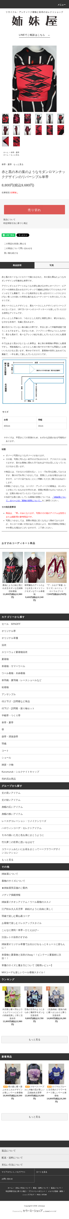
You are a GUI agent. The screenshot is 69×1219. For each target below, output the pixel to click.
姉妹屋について (10, 873)
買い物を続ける (11, 253)
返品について (9, 219)
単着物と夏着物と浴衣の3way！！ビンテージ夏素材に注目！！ (31, 956)
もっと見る (15, 155)
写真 (52, 265)
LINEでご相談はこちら (34, 35)
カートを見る (41, 1172)
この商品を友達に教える (15, 243)
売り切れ (34, 209)
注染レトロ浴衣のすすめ (14, 937)
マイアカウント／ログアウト (14, 1172)
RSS (38, 1195)
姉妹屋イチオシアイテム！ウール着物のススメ (26, 902)
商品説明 (17, 265)
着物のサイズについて (13, 880)
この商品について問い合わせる (18, 248)
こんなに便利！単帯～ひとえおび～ (20, 930)
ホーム (5, 152)
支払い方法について (22, 1188)
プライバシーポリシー (36, 1191)
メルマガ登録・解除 (55, 1191)
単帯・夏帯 (15, 152)
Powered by (17, 1211)
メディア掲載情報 (11, 895)
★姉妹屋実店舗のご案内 (14, 888)
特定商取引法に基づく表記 (15, 223)
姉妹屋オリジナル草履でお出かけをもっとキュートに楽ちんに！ (33, 946)
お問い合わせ (7, 1179)
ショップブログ (28, 1195)
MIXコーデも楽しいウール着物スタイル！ (24, 972)
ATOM (44, 1195)
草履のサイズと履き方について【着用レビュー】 (27, 965)
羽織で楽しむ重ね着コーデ (16, 916)
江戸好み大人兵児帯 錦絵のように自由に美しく (27, 909)
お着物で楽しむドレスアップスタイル (22, 923)
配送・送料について (40, 1188)
